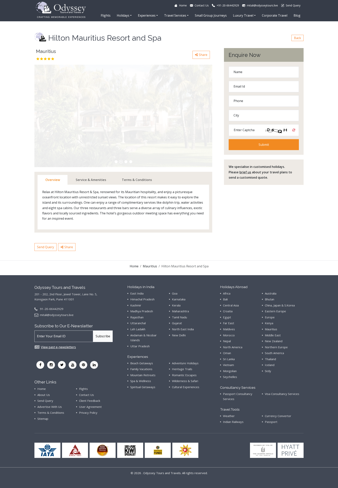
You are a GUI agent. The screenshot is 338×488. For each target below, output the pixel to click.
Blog (297, 15)
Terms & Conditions (50, 413)
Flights (106, 15)
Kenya (269, 323)
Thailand (270, 359)
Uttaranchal (138, 323)
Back (297, 38)
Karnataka (178, 299)
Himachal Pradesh (142, 299)
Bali (225, 299)
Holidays (123, 15)
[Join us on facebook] (40, 365)
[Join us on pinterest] (83, 365)
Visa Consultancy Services (282, 394)
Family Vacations (141, 369)
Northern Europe (276, 347)
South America (274, 353)
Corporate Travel (274, 15)
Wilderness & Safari (185, 381)
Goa (174, 293)
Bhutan (269, 299)
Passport (271, 422)
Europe (270, 317)
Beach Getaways (141, 363)
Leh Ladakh (137, 329)
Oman (227, 353)
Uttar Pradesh (140, 346)
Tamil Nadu (179, 317)
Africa (226, 293)
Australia (270, 293)
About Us (43, 395)
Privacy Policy (88, 413)
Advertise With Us (49, 407)
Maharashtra (180, 311)
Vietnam (228, 365)
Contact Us (86, 395)
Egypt (227, 317)
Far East (228, 323)
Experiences (147, 15)
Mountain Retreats (143, 375)
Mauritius (150, 266)
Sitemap (42, 419)
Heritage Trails (182, 369)
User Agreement (90, 407)
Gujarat (177, 323)
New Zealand (273, 341)
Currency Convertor (278, 416)
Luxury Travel (243, 15)
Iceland (269, 365)
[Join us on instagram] (51, 365)
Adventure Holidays (185, 363)
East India (137, 293)
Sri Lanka (229, 359)
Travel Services (175, 15)
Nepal (227, 341)
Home (134, 266)
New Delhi (179, 335)
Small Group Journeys (211, 15)
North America (232, 347)
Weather (229, 416)
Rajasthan (137, 317)
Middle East (273, 335)
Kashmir (135, 305)
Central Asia (231, 305)
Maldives (229, 329)
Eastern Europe (275, 311)
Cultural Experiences (185, 387)
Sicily (268, 371)
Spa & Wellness (140, 381)
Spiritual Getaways (142, 387)
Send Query (45, 247)
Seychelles (230, 377)
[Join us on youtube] (72, 365)
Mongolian (230, 371)
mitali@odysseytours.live (57, 315)
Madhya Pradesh (141, 311)
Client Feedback (89, 401)
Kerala (176, 305)
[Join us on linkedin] (94, 365)
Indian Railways (233, 422)
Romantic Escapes (184, 375)
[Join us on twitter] (62, 365)
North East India (183, 329)
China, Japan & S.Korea (280, 305)
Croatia (228, 311)
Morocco (229, 335)
